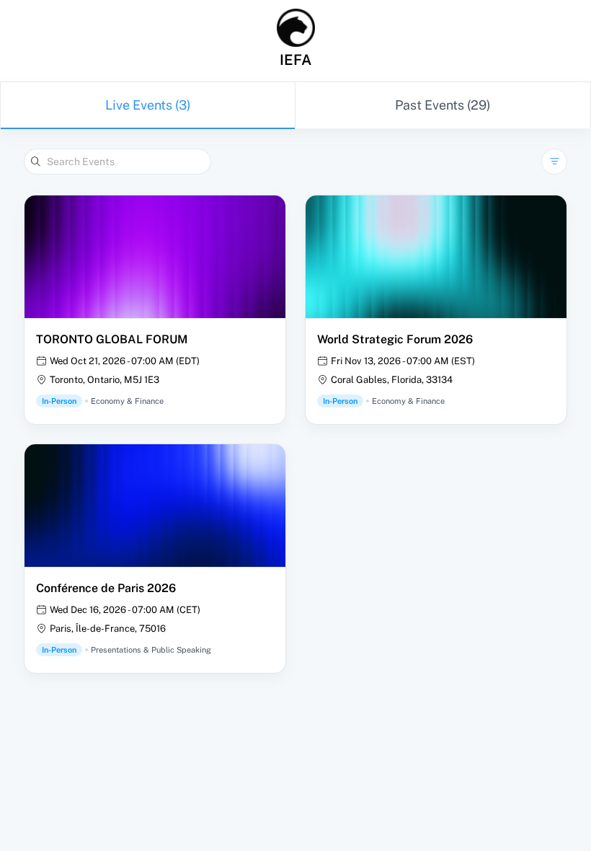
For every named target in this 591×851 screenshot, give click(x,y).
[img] (296, 28)
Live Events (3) (148, 105)
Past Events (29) (443, 105)
